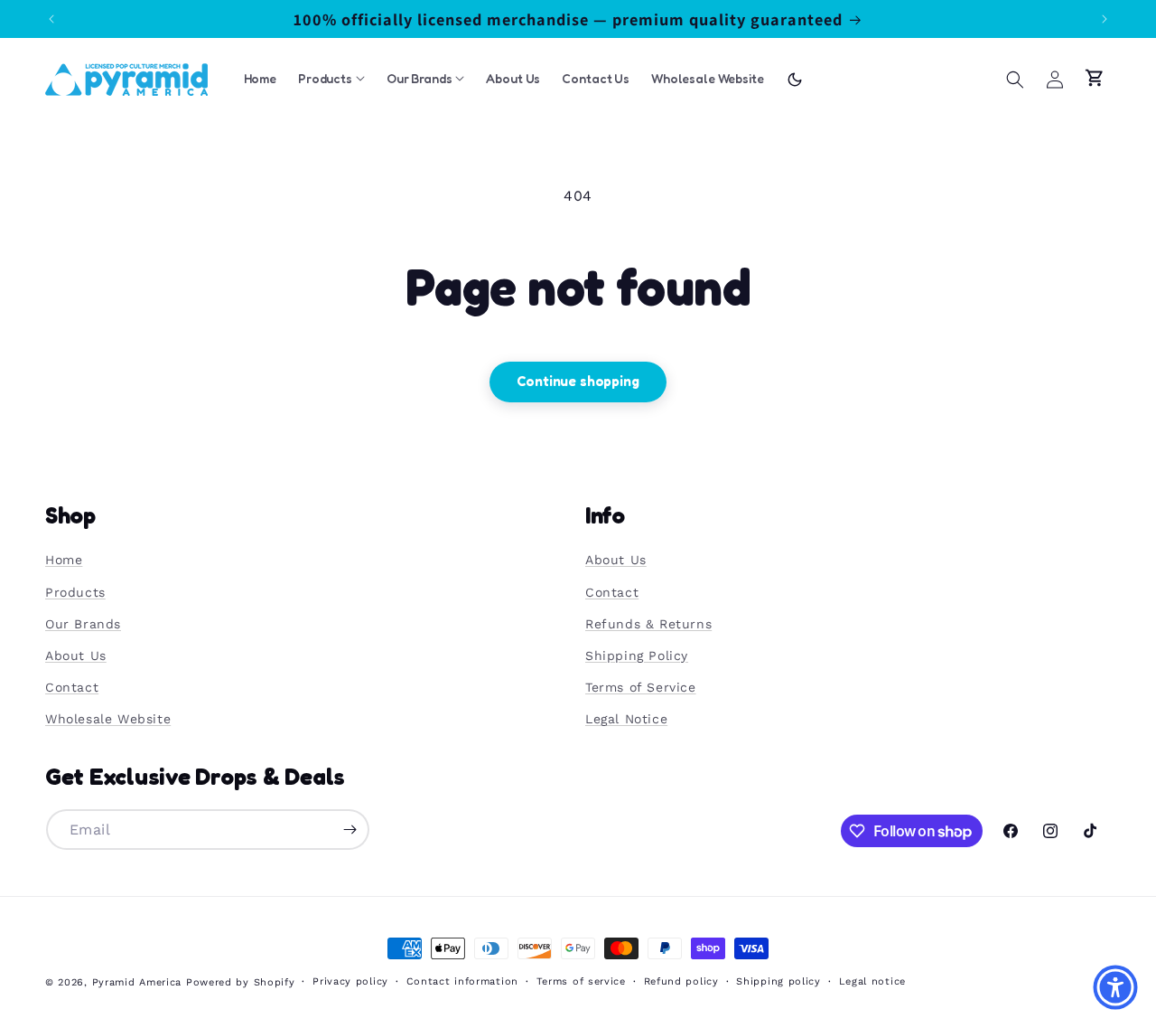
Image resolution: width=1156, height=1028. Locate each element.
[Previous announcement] (51, 19)
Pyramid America (137, 982)
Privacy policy (350, 981)
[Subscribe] (349, 829)
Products (75, 592)
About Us (76, 655)
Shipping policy (778, 981)
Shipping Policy (636, 655)
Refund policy (681, 981)
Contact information (462, 981)
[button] (1015, 79)
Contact (71, 687)
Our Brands (83, 624)
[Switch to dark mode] (795, 79)
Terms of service (581, 981)
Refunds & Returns (648, 624)
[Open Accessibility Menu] (1115, 987)
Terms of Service (640, 687)
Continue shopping (578, 381)
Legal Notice (626, 719)
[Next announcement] (1104, 19)
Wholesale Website (108, 719)
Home (63, 560)
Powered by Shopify (240, 982)
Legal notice (872, 981)
